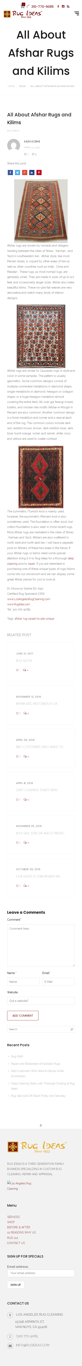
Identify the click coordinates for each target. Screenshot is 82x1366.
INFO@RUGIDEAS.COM (32, 1345)
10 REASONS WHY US (21, 1232)
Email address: (17, 1266)
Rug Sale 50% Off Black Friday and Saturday (38, 1095)
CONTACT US (16, 1243)
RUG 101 (12, 1237)
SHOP (11, 1222)
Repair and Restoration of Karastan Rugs (35, 1063)
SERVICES (13, 1217)
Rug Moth (17, 1056)
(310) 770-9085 (27, 1336)
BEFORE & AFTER (18, 1227)
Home (11, 86)
